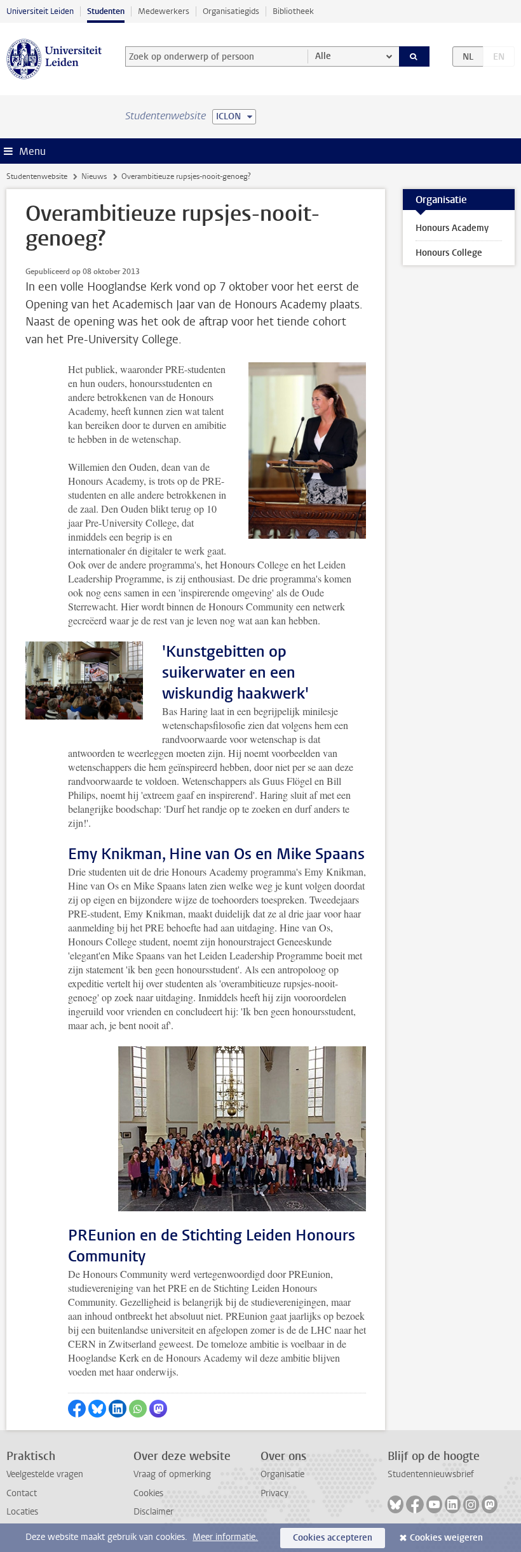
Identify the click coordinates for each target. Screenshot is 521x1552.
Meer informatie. (225, 1537)
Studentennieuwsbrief (431, 1474)
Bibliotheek (293, 11)
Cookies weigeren (446, 1538)
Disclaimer (153, 1512)
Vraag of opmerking (172, 1474)
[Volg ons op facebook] (415, 1504)
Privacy (274, 1493)
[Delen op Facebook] (77, 1408)
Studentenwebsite (36, 176)
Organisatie (282, 1474)
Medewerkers (163, 11)
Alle (323, 56)
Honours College (449, 253)
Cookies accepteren (332, 1538)
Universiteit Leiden (40, 11)
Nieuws (94, 176)
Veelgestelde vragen (44, 1474)
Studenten (106, 11)
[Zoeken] (414, 56)
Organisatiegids (231, 11)
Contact (21, 1493)
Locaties (22, 1512)
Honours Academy (452, 228)
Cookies (148, 1493)
